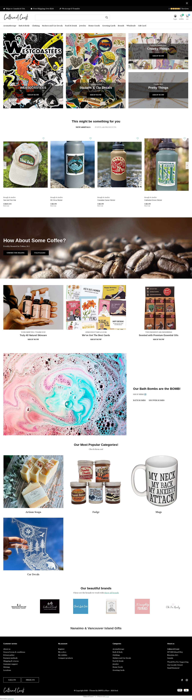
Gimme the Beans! (15, 253)
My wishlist (62, 655)
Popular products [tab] (105, 127)
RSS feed (114, 691)
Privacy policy (8, 655)
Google (107, 696)
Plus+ (107, 691)
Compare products (65, 658)
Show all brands (111, 593)
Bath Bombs (139, 400)
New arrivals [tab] (83, 127)
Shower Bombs (157, 400)
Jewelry (82, 26)
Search (107, 17)
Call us (12, 680)
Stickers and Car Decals (52, 26)
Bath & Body (24, 26)
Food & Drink (71, 26)
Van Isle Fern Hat (9, 200)
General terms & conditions (14, 652)
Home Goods (94, 26)
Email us (30, 680)
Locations (7, 670)
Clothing (36, 26)
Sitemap (6, 667)
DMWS (100, 691)
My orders (62, 652)
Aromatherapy (9, 26)
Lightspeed (10, 699)
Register (61, 649)
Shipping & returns (11, 661)
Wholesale (131, 26)
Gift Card (142, 26)
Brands (121, 26)
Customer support (10, 664)
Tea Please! (39, 253)
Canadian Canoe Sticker (106, 200)
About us (6, 649)
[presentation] (4, 165)
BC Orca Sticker (56, 200)
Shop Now (33, 95)
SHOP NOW (158, 339)
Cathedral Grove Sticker (153, 200)
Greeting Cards (108, 26)
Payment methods (10, 658)
